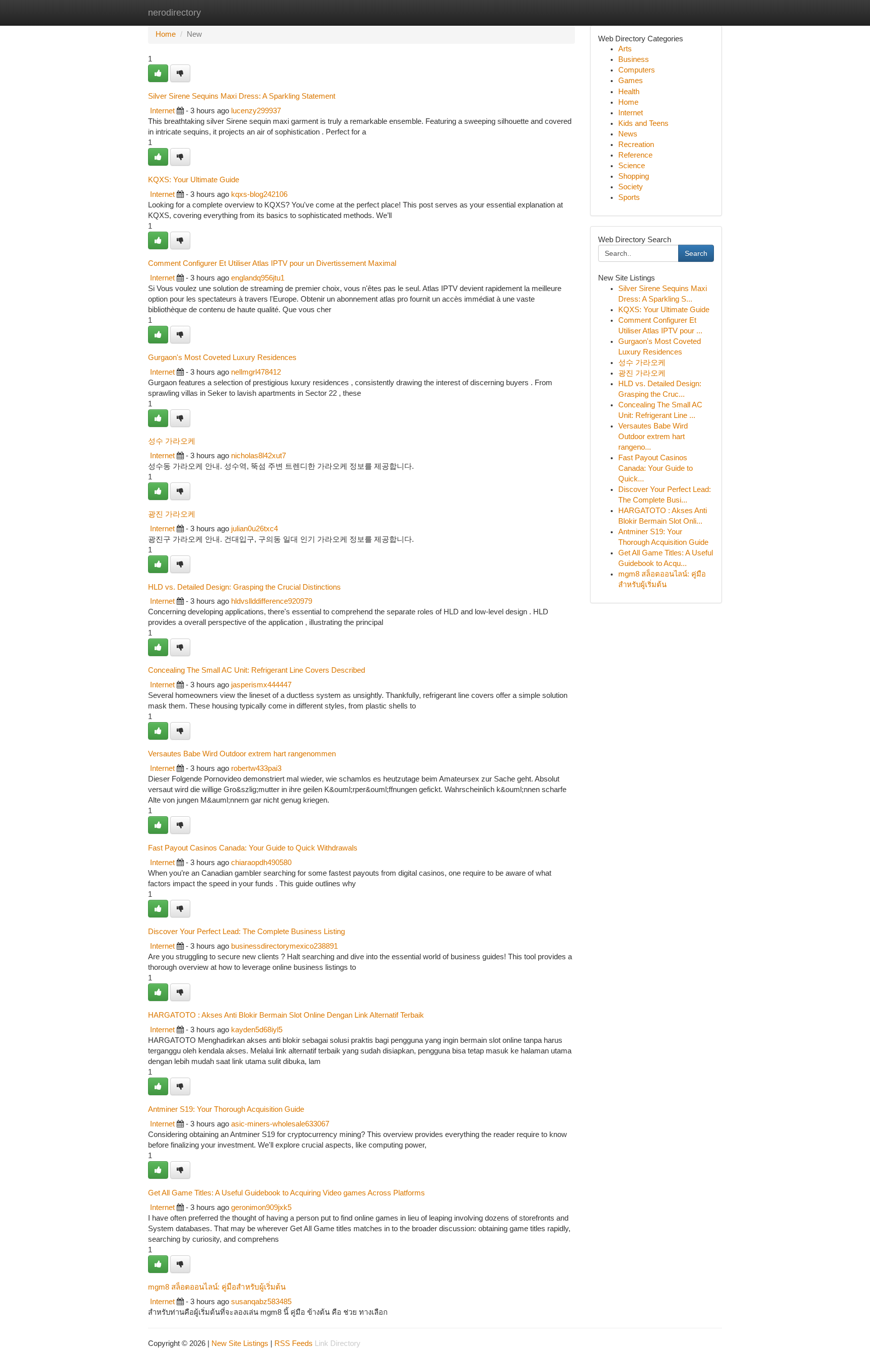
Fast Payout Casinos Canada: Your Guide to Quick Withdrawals (252, 847)
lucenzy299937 (256, 111)
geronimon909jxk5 (261, 1207)
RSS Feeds (293, 1343)
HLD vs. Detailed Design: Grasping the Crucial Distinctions (244, 587)
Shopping (633, 176)
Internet (162, 111)
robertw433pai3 (256, 768)
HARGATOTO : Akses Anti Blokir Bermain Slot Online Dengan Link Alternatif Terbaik (286, 1015)
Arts (625, 49)
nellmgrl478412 (256, 372)
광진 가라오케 (171, 514)
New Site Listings (239, 1343)
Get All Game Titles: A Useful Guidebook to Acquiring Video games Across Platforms (286, 1192)
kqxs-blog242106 (259, 194)
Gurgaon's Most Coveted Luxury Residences (222, 357)
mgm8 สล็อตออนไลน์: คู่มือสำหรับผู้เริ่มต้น (216, 1287)
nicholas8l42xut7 (258, 456)
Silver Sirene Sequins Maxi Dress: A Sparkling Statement (241, 96)
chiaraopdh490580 (261, 863)
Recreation (636, 144)
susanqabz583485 (261, 1302)
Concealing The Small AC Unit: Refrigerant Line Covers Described (256, 670)
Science (631, 166)
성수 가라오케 (171, 441)
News (627, 134)
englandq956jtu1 (257, 278)
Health (628, 92)
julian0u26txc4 (254, 529)
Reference (635, 155)
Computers (636, 70)
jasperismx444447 (261, 685)
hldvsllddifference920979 (271, 601)
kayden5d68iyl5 (256, 1030)
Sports (629, 197)
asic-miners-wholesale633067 (280, 1124)
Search (696, 253)
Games (630, 81)
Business (633, 59)
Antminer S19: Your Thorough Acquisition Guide (226, 1109)
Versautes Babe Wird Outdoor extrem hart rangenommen (242, 753)
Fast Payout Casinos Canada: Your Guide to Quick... (655, 468)
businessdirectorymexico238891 (284, 946)
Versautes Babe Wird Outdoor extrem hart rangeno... (653, 436)
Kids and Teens (643, 123)
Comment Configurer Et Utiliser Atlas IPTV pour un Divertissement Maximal (272, 263)
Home (166, 34)
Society (630, 187)
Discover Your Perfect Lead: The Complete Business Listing (246, 931)
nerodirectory (174, 13)
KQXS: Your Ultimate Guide (193, 179)
